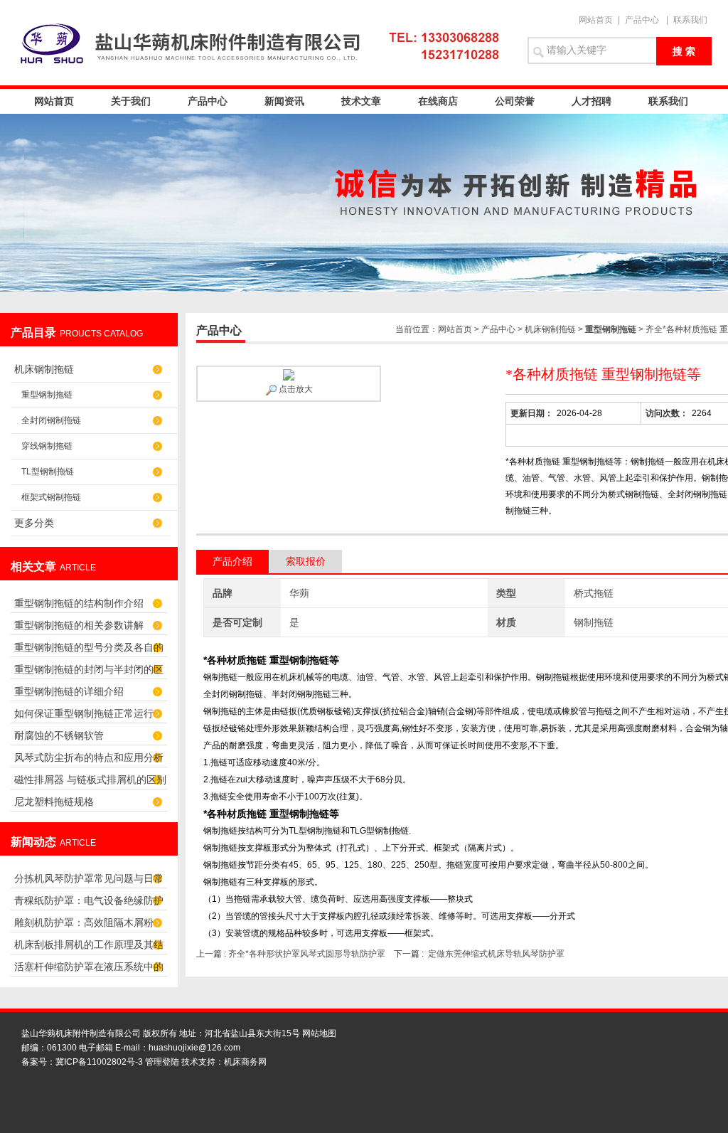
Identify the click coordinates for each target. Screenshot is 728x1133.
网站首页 (596, 20)
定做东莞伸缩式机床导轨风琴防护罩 (496, 954)
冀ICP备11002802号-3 (99, 1062)
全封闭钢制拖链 (51, 420)
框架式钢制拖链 (51, 497)
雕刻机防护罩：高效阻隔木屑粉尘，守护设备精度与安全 (84, 926)
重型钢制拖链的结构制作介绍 (79, 603)
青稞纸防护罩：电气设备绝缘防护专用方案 (89, 904)
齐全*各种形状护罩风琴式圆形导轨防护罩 (306, 954)
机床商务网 (245, 1062)
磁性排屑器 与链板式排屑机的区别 (90, 779)
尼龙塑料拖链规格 (54, 801)
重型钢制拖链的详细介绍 (69, 691)
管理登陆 (162, 1062)
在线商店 (438, 101)
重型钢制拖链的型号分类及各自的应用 (89, 651)
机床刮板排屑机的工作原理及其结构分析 (89, 948)
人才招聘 (591, 101)
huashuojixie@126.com (194, 1048)
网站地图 (319, 1033)
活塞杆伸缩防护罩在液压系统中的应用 (89, 970)
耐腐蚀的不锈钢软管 (59, 735)
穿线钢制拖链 (47, 446)
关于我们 (131, 101)
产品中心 (642, 20)
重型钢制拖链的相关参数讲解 (79, 625)
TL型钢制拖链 (47, 472)
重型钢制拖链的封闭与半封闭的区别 (89, 673)
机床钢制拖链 (44, 369)
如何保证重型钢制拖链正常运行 (84, 713)
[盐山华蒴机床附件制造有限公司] (264, 42)
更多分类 (34, 522)
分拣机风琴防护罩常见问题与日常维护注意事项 (89, 882)
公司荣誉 (515, 101)
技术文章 (361, 101)
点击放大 (295, 389)
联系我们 (690, 20)
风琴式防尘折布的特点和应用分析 (89, 757)
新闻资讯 (284, 101)
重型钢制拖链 (47, 395)
